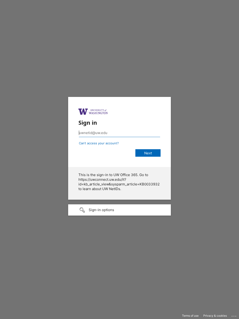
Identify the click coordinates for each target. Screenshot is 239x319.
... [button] (234, 315)
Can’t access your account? (99, 143)
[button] (119, 210)
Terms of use (190, 315)
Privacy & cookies (215, 315)
